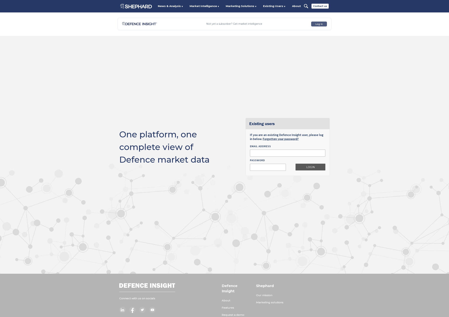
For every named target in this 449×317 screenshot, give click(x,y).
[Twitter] (142, 310)
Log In (319, 24)
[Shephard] (136, 6)
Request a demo (233, 314)
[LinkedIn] (122, 310)
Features (228, 307)
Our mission (264, 295)
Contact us (320, 6)
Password (257, 160)
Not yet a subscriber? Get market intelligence (234, 23)
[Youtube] (152, 310)
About (296, 6)
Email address (260, 146)
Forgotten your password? (281, 139)
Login (310, 167)
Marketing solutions (269, 302)
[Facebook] (132, 310)
